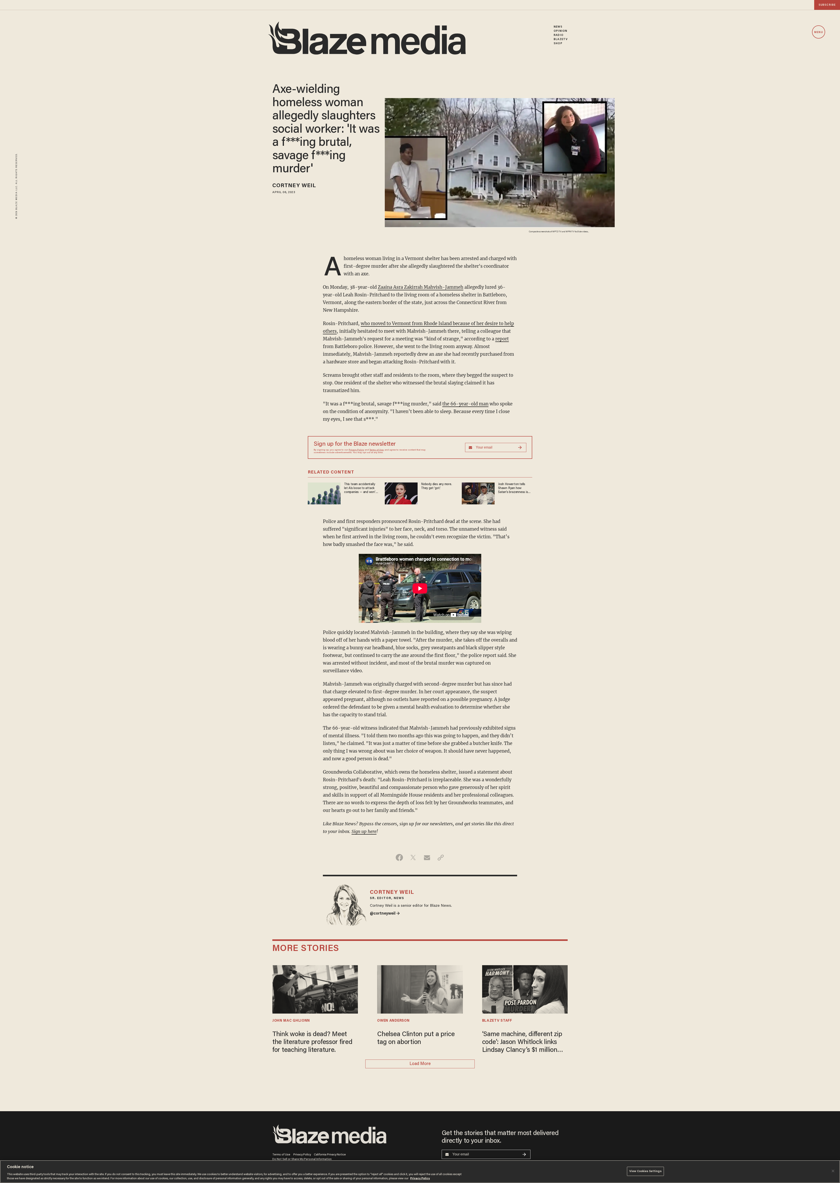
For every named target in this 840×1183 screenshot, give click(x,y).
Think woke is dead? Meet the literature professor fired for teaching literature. (312, 1042)
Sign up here (364, 831)
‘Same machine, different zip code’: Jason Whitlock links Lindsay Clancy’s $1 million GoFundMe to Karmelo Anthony (522, 1042)
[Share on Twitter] (413, 857)
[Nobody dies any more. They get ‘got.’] (401, 493)
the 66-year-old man (465, 404)
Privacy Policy (356, 450)
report (502, 339)
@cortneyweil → (385, 914)
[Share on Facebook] (399, 857)
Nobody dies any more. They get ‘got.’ (436, 486)
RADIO (559, 35)
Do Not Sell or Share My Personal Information (302, 1159)
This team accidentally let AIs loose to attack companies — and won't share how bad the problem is (360, 488)
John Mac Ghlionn (291, 1021)
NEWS (558, 26)
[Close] (833, 1171)
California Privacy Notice (330, 1154)
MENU (818, 32)
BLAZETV (561, 39)
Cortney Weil (294, 186)
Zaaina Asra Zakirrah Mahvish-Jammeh (420, 287)
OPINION (560, 31)
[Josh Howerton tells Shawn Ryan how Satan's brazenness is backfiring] (478, 493)
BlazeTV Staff (497, 1021)
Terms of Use (376, 450)
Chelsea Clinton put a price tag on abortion (416, 1038)
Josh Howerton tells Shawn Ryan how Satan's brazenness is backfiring (513, 488)
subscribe (827, 5)
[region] (420, 1171)
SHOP (558, 43)
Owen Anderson (393, 1021)
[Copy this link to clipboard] (440, 857)
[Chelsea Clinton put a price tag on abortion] (420, 989)
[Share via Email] (426, 857)
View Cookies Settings (645, 1171)
